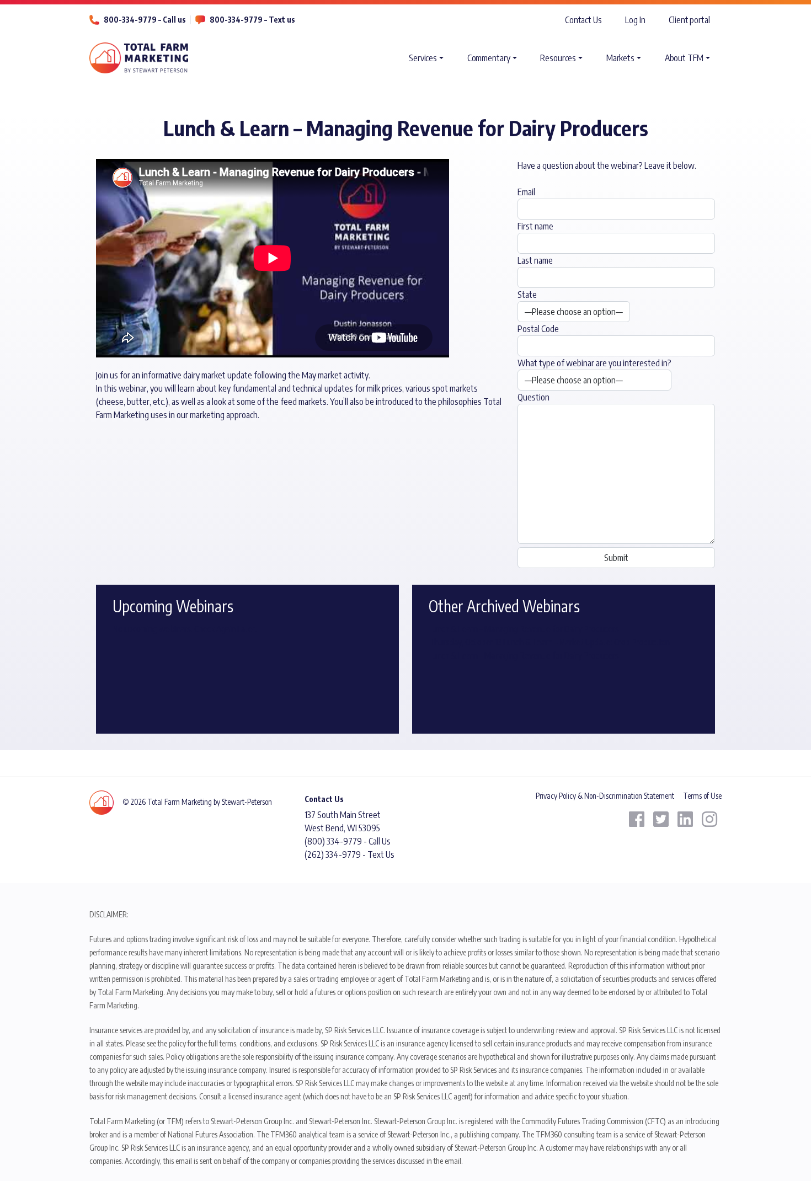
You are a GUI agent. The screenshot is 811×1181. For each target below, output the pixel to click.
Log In (635, 19)
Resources (558, 57)
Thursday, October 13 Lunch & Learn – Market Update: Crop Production (549, 642)
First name (535, 226)
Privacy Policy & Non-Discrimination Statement (605, 795)
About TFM (684, 57)
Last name (535, 260)
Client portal (689, 19)
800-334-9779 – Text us (252, 19)
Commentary (488, 57)
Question (533, 397)
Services (423, 57)
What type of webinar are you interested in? (594, 362)
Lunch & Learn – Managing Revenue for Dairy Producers (524, 628)
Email (526, 191)
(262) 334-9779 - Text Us (349, 854)
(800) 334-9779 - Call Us (348, 841)
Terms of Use (702, 795)
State (527, 294)
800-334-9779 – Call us (145, 19)
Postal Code (538, 328)
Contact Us (583, 19)
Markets (620, 57)
